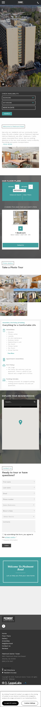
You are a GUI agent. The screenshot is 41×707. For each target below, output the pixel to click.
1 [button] (30, 186)
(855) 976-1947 (37, 2)
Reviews (5, 648)
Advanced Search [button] (15, 195)
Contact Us (6, 646)
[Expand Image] (7, 281)
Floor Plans (6, 636)
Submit (6, 545)
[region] (20, 699)
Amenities (6, 641)
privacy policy (10, 537)
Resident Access (10, 673)
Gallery (4, 638)
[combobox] (18, 98)
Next (26, 218)
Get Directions (9, 670)
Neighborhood (7, 643)
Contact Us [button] (20, 245)
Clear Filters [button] (27, 195)
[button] (20, 228)
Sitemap (12, 679)
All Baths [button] (24, 186)
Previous (15, 218)
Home (4, 633)
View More (11, 353)
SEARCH (7, 113)
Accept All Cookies (10, 703)
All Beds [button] (11, 186)
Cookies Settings (29, 703)
